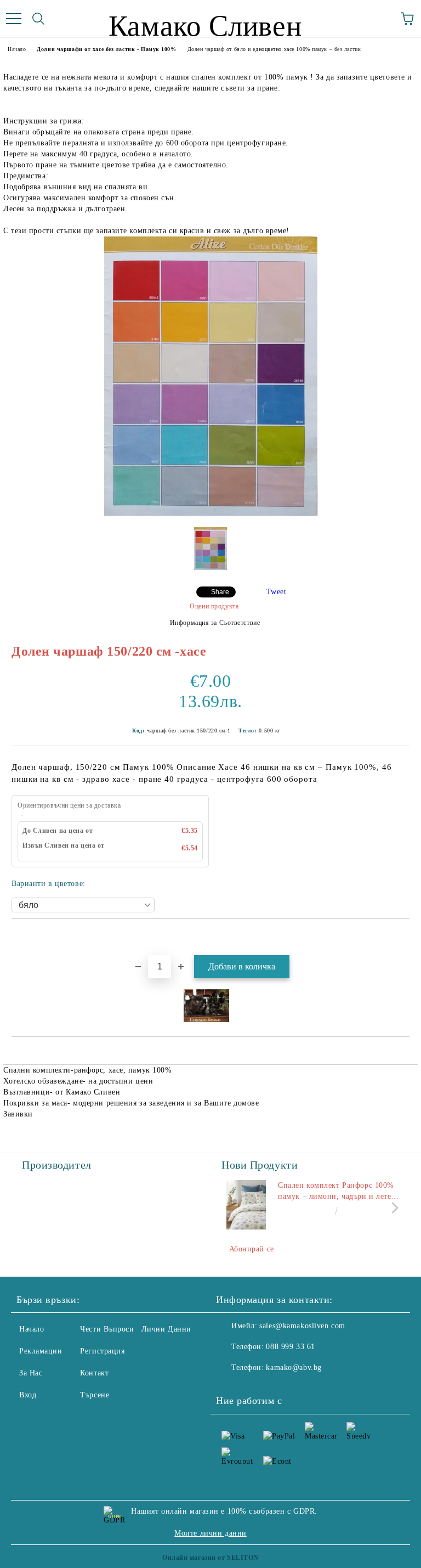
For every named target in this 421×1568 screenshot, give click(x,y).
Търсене (94, 1395)
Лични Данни (166, 1329)
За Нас (30, 1373)
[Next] (393, 1207)
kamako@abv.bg (293, 1367)
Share (220, 592)
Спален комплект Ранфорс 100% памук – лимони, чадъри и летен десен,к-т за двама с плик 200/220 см (337, 1191)
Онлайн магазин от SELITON (210, 1557)
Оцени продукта (214, 606)
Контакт (94, 1373)
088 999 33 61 (290, 1347)
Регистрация (102, 1351)
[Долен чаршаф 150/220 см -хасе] (210, 513)
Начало (17, 49)
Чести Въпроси (107, 1329)
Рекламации (40, 1351)
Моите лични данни (210, 1533)
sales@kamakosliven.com (302, 1326)
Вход (27, 1395)
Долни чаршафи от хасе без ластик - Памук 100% (106, 49)
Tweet (276, 592)
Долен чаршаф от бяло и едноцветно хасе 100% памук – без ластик (274, 49)
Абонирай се (251, 1249)
